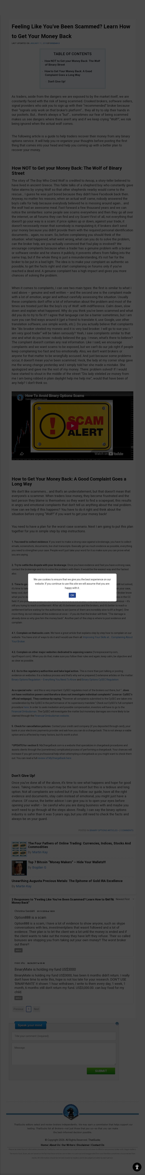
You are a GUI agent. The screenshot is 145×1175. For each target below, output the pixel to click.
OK (72, 595)
